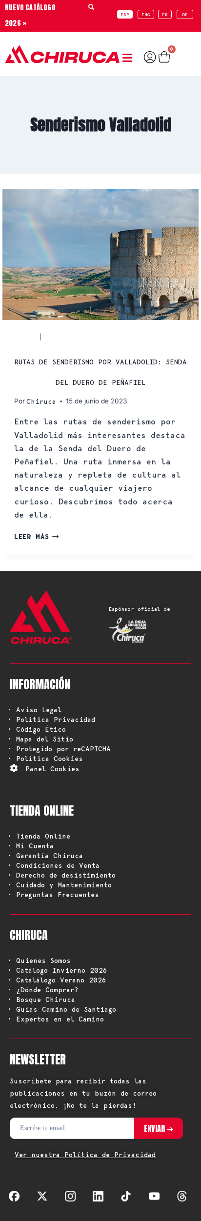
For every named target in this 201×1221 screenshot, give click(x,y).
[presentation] (100, 254)
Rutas (26, 337)
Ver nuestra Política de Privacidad (85, 1155)
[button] (129, 58)
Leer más (36, 536)
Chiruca (41, 401)
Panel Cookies (52, 769)
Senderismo (66, 337)
